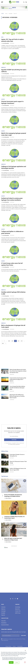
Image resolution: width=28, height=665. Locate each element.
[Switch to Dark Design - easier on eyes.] (24, 2)
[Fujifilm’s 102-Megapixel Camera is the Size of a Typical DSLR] (4, 470)
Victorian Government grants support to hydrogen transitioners (12, 102)
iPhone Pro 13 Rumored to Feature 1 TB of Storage (18, 462)
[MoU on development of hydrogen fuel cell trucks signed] (14, 314)
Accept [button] (11, 662)
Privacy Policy (12, 444)
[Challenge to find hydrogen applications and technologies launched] (14, 155)
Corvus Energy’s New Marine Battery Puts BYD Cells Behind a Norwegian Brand (17, 388)
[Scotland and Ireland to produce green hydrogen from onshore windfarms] (14, 187)
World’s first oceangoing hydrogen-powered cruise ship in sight (13, 134)
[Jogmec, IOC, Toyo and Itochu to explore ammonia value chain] (14, 28)
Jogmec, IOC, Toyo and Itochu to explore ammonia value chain (12, 40)
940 (3, 343)
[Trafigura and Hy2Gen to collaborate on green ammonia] (14, 220)
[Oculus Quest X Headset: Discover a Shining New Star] (4, 456)
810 (12, 340)
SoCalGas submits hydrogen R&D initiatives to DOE (13, 293)
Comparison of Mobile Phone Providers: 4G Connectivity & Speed (14, 517)
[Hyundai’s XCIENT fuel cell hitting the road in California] (14, 59)
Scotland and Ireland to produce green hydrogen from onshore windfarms (12, 199)
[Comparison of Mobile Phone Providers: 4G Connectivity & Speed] (14, 508)
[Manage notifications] (25, 662)
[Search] (26, 2)
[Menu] (2, 2)
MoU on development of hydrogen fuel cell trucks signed (13, 326)
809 (9, 340)
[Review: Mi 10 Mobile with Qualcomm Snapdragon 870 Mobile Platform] (14, 486)
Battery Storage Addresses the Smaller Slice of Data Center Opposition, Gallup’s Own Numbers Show (18, 371)
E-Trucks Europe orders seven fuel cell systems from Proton (12, 264)
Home (6, 13)
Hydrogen (10, 13)
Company (17, 604)
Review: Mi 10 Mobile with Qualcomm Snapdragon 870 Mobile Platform (13, 495)
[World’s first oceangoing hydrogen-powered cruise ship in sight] (14, 122)
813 (21, 340)
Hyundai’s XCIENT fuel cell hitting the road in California (13, 71)
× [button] (25, 650)
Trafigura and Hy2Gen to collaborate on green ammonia (12, 232)
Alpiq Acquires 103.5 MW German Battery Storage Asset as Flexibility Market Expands (17, 396)
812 (18, 340)
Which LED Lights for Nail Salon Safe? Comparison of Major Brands (13, 539)
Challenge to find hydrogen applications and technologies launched (13, 167)
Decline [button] (16, 662)
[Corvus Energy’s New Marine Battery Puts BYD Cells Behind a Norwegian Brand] (4, 388)
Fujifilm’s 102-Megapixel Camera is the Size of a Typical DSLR (18, 469)
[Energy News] (14, 2)
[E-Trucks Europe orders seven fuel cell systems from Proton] (14, 252)
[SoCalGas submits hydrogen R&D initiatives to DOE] (14, 281)
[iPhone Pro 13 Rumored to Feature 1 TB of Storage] (4, 463)
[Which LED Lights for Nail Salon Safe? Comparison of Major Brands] (14, 529)
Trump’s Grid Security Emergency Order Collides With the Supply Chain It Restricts (18, 379)
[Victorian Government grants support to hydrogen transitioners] (14, 90)
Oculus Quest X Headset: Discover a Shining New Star (17, 455)
